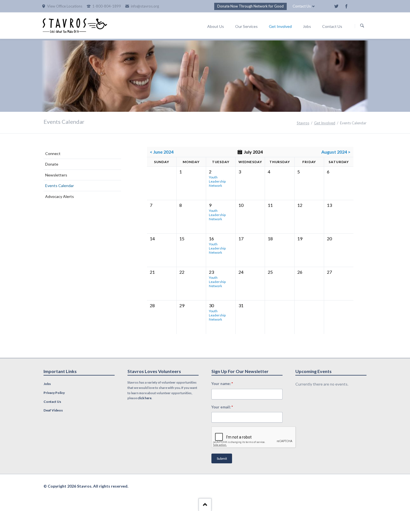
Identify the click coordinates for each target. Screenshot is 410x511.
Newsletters (56, 175)
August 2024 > (336, 151)
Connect (53, 153)
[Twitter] (336, 6)
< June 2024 (161, 151)
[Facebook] (346, 6)
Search (362, 26)
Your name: (222, 383)
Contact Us (302, 6)
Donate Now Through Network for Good (250, 6)
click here (144, 398)
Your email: (222, 407)
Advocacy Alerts (59, 196)
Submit (222, 458)
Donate (51, 164)
